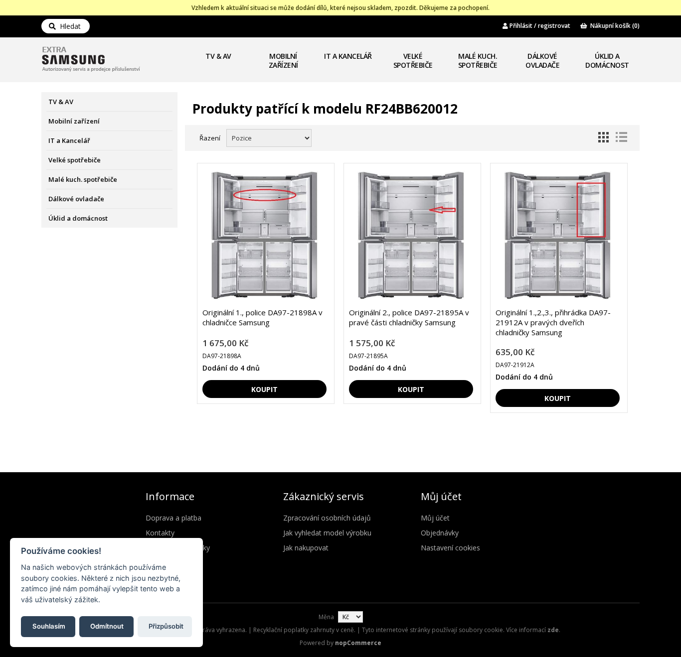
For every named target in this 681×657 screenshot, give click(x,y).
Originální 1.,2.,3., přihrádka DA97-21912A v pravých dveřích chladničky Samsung (553, 322)
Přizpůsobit (166, 626)
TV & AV (218, 56)
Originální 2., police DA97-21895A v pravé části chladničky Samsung (409, 317)
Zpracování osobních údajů (327, 518)
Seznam (621, 137)
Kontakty (160, 532)
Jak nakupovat (306, 547)
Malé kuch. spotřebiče (478, 60)
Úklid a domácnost (607, 60)
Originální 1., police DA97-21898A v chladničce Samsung (262, 317)
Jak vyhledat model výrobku (327, 532)
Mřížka (603, 137)
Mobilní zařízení (283, 60)
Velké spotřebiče (413, 60)
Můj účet (435, 518)
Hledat (68, 26)
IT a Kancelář (348, 56)
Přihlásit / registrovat (539, 25)
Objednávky (440, 532)
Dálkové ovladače (542, 60)
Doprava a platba (173, 518)
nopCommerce (358, 643)
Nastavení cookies (450, 547)
